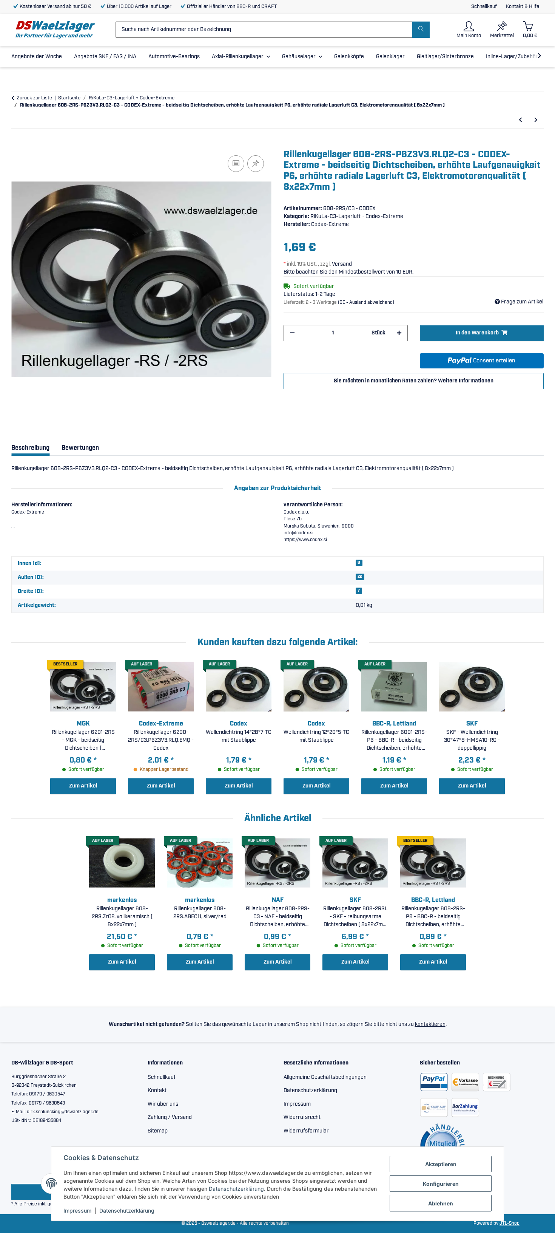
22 (360, 576)
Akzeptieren (440, 1164)
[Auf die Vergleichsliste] (236, 163)
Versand (342, 264)
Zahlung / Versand (170, 1117)
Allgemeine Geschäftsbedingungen (325, 1077)
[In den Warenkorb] (17, 145)
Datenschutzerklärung (236, 1188)
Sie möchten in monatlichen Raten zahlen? (413, 380)
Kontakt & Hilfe (522, 6)
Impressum (77, 1210)
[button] (469, 29)
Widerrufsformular (306, 1131)
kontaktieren (430, 1024)
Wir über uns (163, 1104)
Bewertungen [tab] (80, 448)
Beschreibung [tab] (30, 448)
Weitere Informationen (465, 380)
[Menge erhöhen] (399, 333)
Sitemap (158, 1131)
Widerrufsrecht (302, 1117)
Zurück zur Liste (34, 98)
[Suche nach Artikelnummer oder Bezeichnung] (421, 30)
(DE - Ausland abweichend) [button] (366, 302)
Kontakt (157, 1090)
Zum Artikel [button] (83, 786)
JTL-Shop (509, 1223)
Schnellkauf (484, 6)
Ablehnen (440, 1203)
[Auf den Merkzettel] (255, 163)
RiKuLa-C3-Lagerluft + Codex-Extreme (356, 216)
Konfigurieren (441, 1183)
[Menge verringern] (292, 333)
